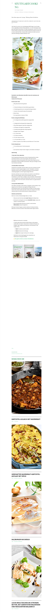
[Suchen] (40, 3)
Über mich (17, 12)
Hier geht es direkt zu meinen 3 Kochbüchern (24, 238)
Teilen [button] (12, 348)
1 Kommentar (16, 421)
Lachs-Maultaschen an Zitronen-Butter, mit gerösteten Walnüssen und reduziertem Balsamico (26, 605)
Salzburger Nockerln (21, 539)
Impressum (21, 12)
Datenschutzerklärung (29, 12)
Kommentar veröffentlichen (17, 353)
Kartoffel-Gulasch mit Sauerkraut (26, 419)
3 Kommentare (16, 608)
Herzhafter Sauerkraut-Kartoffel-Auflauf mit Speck (26, 475)
